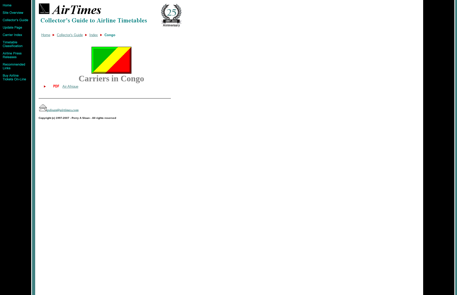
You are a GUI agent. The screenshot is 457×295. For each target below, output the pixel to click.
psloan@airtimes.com (63, 110)
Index (93, 35)
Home (45, 35)
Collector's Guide (70, 35)
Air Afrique (70, 86)
